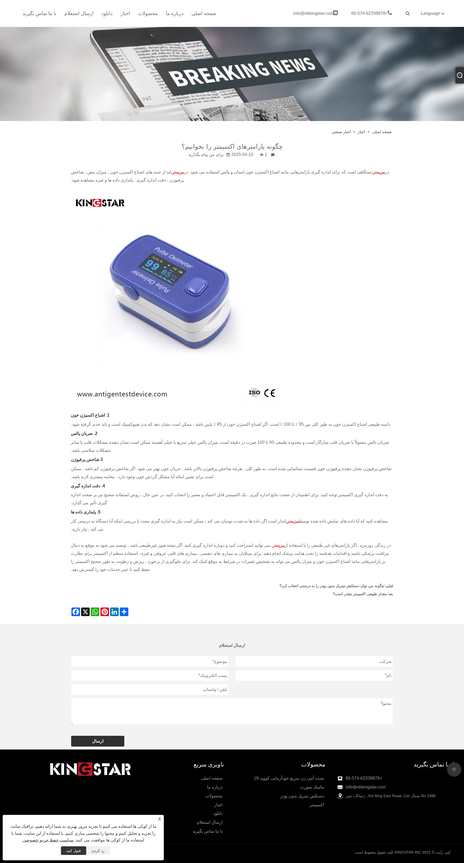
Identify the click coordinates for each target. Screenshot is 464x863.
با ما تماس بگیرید (39, 13)
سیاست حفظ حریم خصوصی (48, 840)
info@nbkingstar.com (313, 13)
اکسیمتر (317, 804)
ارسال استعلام (78, 13)
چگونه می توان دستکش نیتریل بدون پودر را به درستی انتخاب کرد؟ (332, 586)
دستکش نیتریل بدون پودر (302, 796)
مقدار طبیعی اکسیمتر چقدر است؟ (360, 594)
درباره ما (174, 13)
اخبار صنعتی (341, 132)
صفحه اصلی (203, 13)
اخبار (125, 13)
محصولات (148, 13)
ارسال (97, 741)
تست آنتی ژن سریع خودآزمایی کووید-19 (289, 778)
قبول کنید (73, 850)
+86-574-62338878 (369, 13)
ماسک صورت (312, 787)
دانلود (107, 13)
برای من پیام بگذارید (206, 154)
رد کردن (98, 850)
